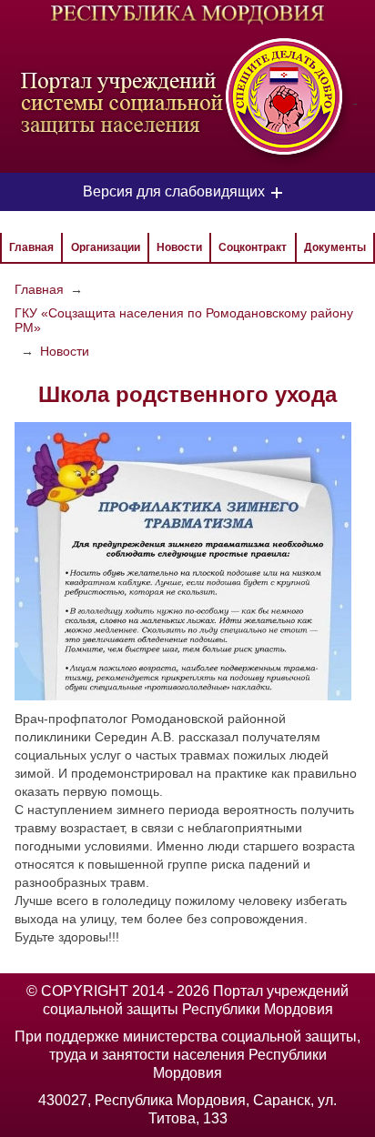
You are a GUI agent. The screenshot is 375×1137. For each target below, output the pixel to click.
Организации (105, 247)
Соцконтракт (252, 247)
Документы (335, 247)
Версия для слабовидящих (174, 191)
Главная (31, 247)
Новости (179, 247)
